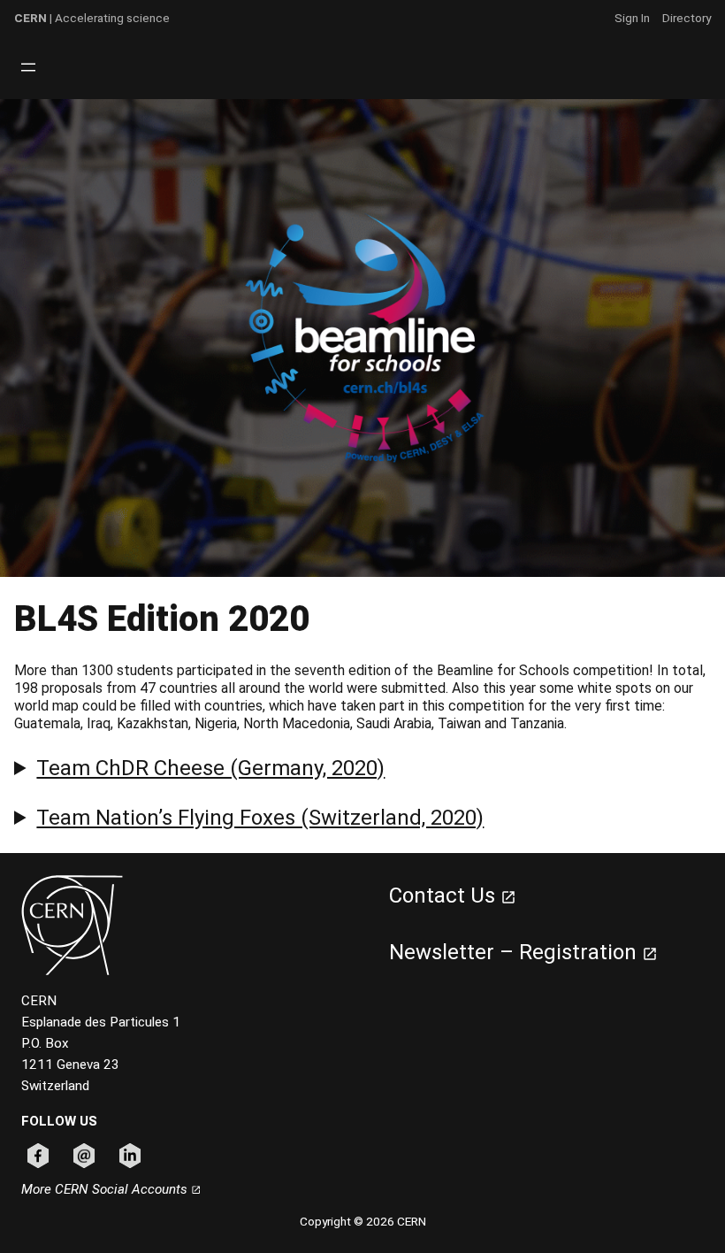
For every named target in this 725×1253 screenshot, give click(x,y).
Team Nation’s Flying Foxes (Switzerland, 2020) (260, 817)
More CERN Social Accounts (106, 1189)
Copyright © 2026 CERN (363, 1221)
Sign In (632, 18)
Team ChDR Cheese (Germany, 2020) (210, 768)
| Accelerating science (92, 18)
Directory (686, 18)
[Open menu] (28, 67)
